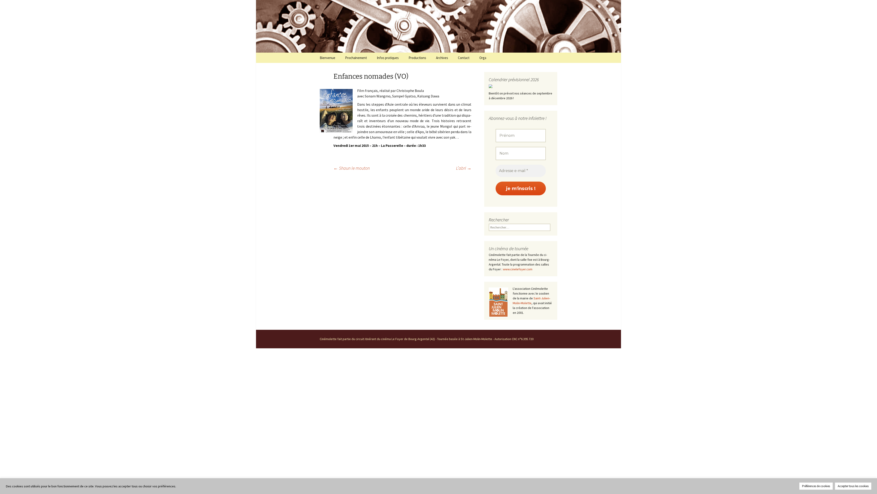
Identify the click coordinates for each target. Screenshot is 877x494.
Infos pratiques (388, 58)
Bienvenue (327, 58)
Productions (417, 58)
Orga (482, 58)
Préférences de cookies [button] (816, 486)
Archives (442, 58)
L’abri (463, 168)
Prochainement (356, 58)
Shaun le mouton (351, 168)
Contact (464, 58)
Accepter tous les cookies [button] (853, 486)
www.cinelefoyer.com (517, 269)
